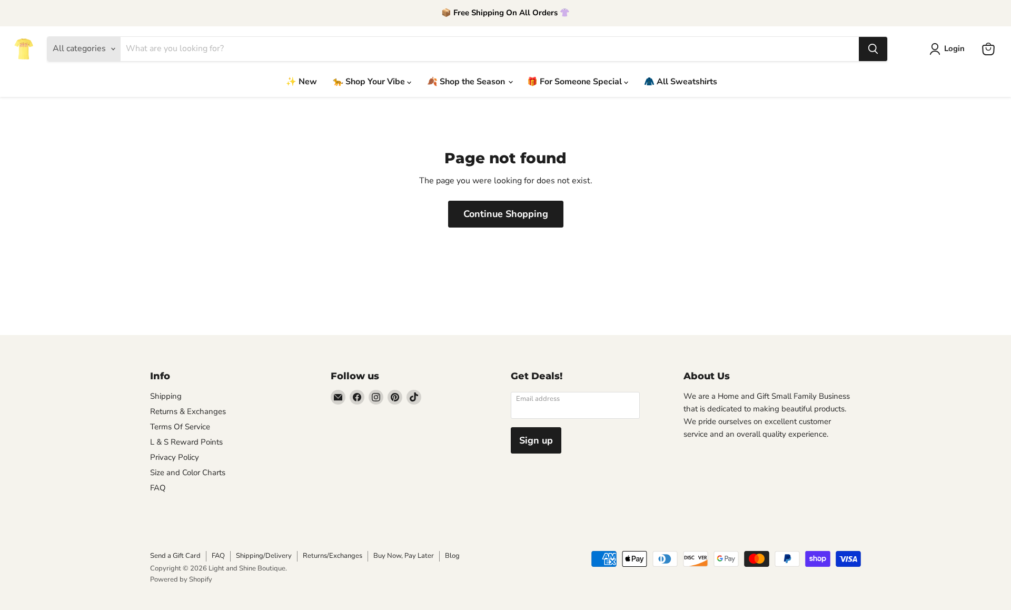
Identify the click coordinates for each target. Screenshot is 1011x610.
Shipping (166, 396)
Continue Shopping (505, 214)
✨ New (301, 81)
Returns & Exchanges (188, 411)
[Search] (873, 49)
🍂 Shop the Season (467, 81)
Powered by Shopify (181, 579)
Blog (452, 555)
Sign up (536, 440)
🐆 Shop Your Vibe (370, 81)
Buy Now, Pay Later (403, 555)
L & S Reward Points (186, 442)
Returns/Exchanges (332, 555)
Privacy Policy (174, 457)
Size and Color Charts (187, 472)
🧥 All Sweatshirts (680, 81)
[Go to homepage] (23, 49)
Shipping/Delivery (264, 555)
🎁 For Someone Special (575, 81)
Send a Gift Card (175, 555)
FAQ (158, 488)
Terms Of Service (180, 426)
